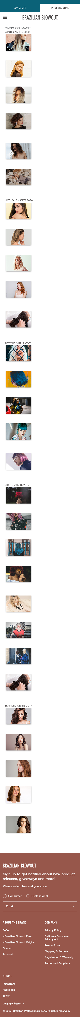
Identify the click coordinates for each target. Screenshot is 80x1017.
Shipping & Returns (56, 951)
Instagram (9, 983)
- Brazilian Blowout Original (19, 942)
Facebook (9, 989)
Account (8, 954)
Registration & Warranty (59, 957)
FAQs (6, 930)
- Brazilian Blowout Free (17, 936)
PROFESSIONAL (60, 8)
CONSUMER (20, 8)
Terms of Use (52, 945)
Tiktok (6, 995)
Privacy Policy (53, 930)
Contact (7, 948)
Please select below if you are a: (25, 886)
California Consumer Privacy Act (57, 938)
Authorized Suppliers (57, 963)
